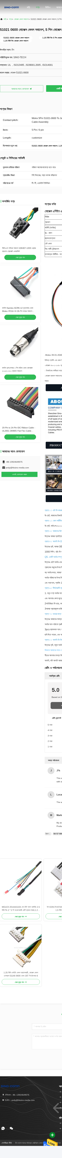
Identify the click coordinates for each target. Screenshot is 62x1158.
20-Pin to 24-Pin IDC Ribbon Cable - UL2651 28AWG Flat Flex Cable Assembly (18, 430)
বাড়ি (28, 7)
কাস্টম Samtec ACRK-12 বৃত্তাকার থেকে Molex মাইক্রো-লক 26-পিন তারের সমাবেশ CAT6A (17, 311)
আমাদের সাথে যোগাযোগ (20, 89)
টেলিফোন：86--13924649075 (16, 1095)
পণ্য (38, 7)
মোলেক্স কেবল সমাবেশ (21, 19)
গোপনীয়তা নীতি (7, 1143)
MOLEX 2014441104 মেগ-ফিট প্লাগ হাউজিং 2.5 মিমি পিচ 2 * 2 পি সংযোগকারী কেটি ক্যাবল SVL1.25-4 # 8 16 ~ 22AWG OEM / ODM (21, 909)
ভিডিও (47, 7)
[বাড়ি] (11, 7)
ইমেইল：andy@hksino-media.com (19, 1100)
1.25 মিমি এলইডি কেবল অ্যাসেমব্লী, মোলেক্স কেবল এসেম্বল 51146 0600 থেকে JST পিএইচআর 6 (21, 974)
